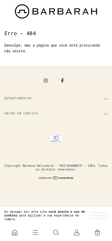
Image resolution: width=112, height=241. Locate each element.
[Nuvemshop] (56, 178)
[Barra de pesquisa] (56, 232)
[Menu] (35, 232)
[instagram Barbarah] (46, 80)
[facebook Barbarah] (62, 80)
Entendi (99, 215)
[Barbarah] (14, 232)
